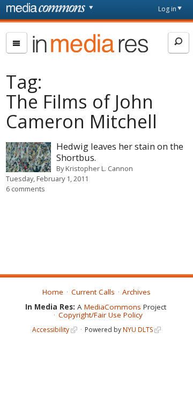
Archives (136, 292)
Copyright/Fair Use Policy (100, 315)
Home (52, 292)
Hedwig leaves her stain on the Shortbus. (119, 152)
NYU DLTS (138, 329)
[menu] (16, 42)
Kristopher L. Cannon (99, 168)
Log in (167, 8)
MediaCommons (112, 307)
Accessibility (50, 329)
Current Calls (93, 292)
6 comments (25, 189)
